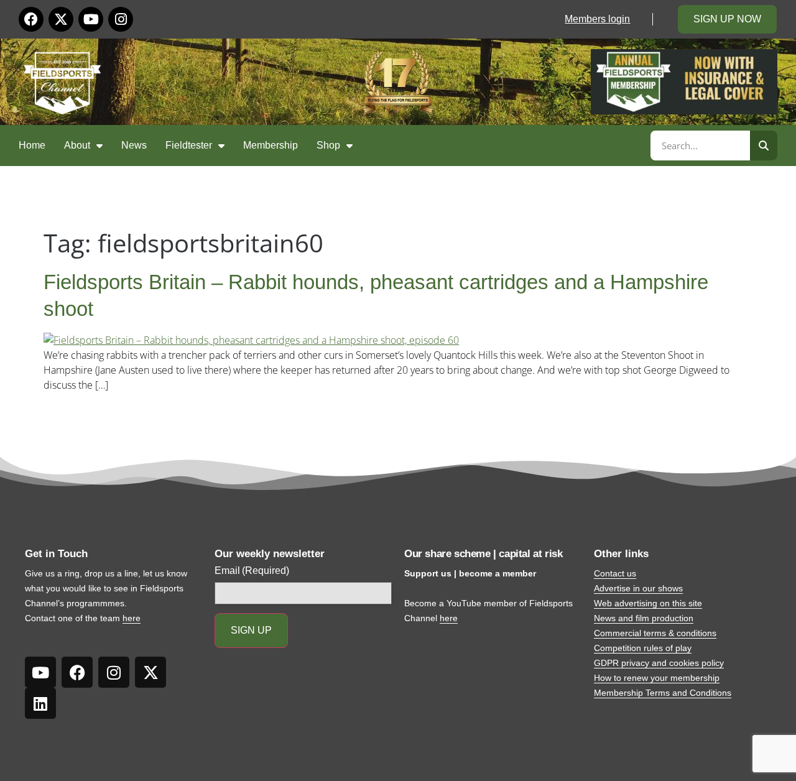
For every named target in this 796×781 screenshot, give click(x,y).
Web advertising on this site (648, 603)
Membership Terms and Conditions (662, 693)
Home (32, 145)
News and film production (643, 618)
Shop (328, 145)
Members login (597, 19)
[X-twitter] (61, 19)
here (132, 618)
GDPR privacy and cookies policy (659, 663)
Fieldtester (188, 145)
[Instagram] (120, 19)
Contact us (615, 573)
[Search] (763, 145)
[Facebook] (31, 19)
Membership (270, 145)
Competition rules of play (643, 648)
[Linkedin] (40, 703)
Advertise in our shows (638, 588)
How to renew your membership (657, 678)
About (77, 145)
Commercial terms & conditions (655, 633)
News (134, 145)
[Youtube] (90, 19)
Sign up (251, 630)
